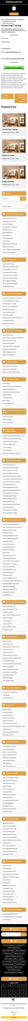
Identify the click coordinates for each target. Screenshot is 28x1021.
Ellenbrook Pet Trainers (6, 30)
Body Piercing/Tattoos (9, 340)
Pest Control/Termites (9, 845)
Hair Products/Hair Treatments (11, 346)
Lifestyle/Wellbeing (8, 803)
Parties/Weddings (8, 677)
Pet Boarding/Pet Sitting (10, 269)
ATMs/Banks (6, 695)
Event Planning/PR (8, 666)
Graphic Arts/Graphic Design (11, 877)
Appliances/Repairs (8, 823)
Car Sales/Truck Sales (9, 309)
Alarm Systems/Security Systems (12, 527)
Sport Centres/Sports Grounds (11, 453)
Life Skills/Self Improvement (11, 800)
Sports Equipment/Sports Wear (11, 249)
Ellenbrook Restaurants (10, 972)
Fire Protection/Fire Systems (11, 561)
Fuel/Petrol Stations (8, 323)
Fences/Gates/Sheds (9, 749)
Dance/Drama (6, 241)
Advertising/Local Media (9, 369)
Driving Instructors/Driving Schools (12, 317)
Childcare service (18, 967)
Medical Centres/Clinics (9, 808)
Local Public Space (20, 964)
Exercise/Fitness (7, 791)
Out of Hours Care (7, 961)
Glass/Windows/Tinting (9, 569)
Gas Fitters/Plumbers (9, 566)
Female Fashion (7, 394)
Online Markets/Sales (9, 891)
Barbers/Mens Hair (8, 335)
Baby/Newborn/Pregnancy (10, 780)
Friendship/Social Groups (10, 496)
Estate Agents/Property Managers (12, 916)
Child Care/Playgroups (9, 606)
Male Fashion (6, 400)
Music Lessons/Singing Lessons (12, 615)
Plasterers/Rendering (9, 586)
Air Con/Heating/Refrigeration (11, 524)
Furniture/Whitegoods (9, 831)
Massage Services (8, 806)
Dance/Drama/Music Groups (10, 487)
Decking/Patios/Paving (9, 746)
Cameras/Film (6, 235)
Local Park (22, 961)
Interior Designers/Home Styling (12, 840)
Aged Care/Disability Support (11, 777)
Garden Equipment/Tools (10, 754)
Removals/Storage (8, 899)
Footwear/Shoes (7, 397)
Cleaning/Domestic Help (9, 828)
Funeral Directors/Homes (10, 672)
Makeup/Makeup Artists (9, 352)
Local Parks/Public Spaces (10, 441)
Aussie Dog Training (9, 129)
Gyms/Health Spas (8, 797)
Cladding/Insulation (8, 541)
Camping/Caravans (8, 238)
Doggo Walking (8, 181)
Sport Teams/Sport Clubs (10, 512)
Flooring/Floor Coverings (10, 564)
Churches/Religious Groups (10, 473)
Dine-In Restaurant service (14, 969)
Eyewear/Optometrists (9, 794)
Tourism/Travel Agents (9, 252)
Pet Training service (10, 32)
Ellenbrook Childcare (20, 950)
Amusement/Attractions (9, 221)
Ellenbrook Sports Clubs (8, 950)
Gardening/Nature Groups (10, 498)
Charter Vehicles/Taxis (9, 312)
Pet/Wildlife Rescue (8, 286)
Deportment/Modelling (9, 389)
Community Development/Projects (12, 479)
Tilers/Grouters (7, 595)
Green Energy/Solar (8, 572)
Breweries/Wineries (8, 715)
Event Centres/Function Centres (12, 663)
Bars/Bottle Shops (8, 644)
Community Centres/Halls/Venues (12, 438)
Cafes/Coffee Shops (8, 718)
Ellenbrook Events (8, 416)
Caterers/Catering (8, 649)
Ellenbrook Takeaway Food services (14, 956)
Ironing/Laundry (7, 843)
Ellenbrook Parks (21, 945)
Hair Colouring (9, 967)
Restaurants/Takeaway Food (11, 732)
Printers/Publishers (8, 896)
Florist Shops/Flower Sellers (11, 669)
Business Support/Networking (11, 372)
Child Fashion (6, 383)
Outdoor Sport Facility (9, 964)
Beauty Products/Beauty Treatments (13, 337)
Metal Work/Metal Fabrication (11, 583)
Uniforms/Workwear (8, 403)
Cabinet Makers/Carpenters (10, 538)
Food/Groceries (7, 729)
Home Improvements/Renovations (12, 580)
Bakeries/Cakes (7, 641)
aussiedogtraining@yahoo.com (13, 52)
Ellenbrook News (7, 419)
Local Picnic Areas (7, 953)
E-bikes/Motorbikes (8, 320)
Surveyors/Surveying (8, 592)
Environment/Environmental (10, 874)
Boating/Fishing (7, 229)
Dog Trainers (20, 28)
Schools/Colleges (8, 617)
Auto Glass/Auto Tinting (9, 303)
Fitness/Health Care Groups (10, 493)
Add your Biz (14, 13)
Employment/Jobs (8, 612)
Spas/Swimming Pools (9, 766)
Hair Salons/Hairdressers (10, 349)
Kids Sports (15, 961)
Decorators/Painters (8, 547)
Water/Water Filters (8, 734)
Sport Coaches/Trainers (9, 626)
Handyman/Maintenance (9, 834)
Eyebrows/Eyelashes (9, 343)
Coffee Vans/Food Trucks (10, 655)
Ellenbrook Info (14, 2)
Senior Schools (7, 450)
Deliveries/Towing (8, 315)
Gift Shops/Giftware (8, 675)
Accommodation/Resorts (10, 218)
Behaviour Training (11, 28)
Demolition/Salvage (8, 549)
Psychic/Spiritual (7, 811)
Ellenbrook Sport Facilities (11, 958)
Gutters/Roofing (7, 575)
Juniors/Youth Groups (9, 501)
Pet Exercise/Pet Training (10, 275)
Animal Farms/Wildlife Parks (10, 266)
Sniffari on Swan (8, 155)
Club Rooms (20, 972)
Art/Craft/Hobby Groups (9, 464)
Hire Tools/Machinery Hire (10, 578)
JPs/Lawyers (6, 882)
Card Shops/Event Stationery (11, 646)
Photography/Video (8, 680)
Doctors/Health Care (8, 789)
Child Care (21, 958)
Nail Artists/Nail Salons (9, 354)
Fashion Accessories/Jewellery (11, 392)
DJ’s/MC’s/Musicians (8, 661)
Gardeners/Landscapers (9, 757)
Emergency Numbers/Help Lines (12, 490)
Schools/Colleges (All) (9, 444)
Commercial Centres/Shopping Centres (14, 435)
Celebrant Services (8, 652)
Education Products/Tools (10, 609)
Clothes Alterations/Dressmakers (12, 386)
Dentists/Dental (7, 786)
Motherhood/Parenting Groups (11, 504)
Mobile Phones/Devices (9, 885)
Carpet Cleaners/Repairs (10, 826)
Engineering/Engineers (9, 558)
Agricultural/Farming (8, 264)
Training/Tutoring (7, 629)
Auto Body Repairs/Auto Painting (12, 298)
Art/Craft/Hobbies (8, 224)
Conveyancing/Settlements (10, 914)
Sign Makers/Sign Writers (10, 589)
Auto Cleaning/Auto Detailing (11, 301)
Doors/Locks (6, 552)
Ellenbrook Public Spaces (9, 945)
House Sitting (6, 919)
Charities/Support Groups (10, 470)
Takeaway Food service (19, 953)
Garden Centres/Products (10, 752)
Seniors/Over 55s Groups (10, 510)
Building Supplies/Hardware (10, 535)
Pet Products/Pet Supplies (10, 283)
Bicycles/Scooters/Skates (10, 227)
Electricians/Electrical (9, 555)
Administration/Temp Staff (10, 366)
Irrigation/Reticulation (9, 760)
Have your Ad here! (14, 34)
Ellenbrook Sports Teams (14, 947)
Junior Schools (7, 447)
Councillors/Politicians (9, 484)
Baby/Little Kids (7, 865)
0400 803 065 (6, 48)
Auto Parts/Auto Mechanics (10, 306)
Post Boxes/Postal (8, 894)
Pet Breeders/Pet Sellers (10, 272)
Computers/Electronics (9, 871)
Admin (17, 132)
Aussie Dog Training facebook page (15, 58)
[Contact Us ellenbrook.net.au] (14, 70)
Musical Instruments (8, 246)
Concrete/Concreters (9, 544)
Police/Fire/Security (8, 422)
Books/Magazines (8, 232)
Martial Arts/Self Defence (10, 244)
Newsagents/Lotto (8, 888)
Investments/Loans (8, 697)
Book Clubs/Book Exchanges (11, 467)
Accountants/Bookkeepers (10, 692)
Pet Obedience (16, 30)
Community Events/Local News (11, 481)
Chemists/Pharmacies (9, 783)
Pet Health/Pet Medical (9, 280)
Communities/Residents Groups (12, 476)
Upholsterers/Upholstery (10, 851)
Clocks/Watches (7, 868)
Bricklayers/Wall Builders (9, 530)
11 (6, 994)
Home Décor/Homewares (10, 837)
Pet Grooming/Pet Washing (10, 278)
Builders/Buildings (8, 532)
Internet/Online (7, 879)
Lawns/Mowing (7, 763)
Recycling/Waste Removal (10, 848)
